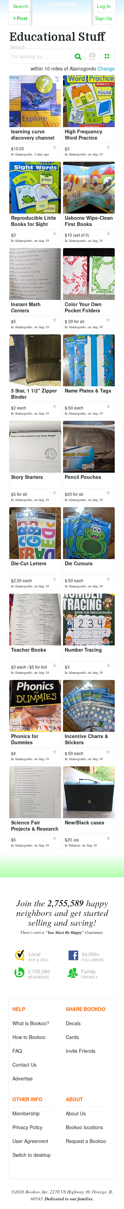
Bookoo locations (84, 1127)
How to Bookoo (28, 1036)
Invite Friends (80, 1050)
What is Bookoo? (30, 1023)
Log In (104, 6)
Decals (73, 1023)
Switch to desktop (31, 1154)
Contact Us (24, 1064)
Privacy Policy (27, 1127)
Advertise (22, 1078)
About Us (76, 1113)
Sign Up (103, 18)
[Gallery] (107, 56)
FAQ (17, 1050)
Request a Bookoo (86, 1140)
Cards (72, 1036)
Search (20, 6)
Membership (26, 1113)
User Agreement (30, 1140)
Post (20, 18)
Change (106, 68)
